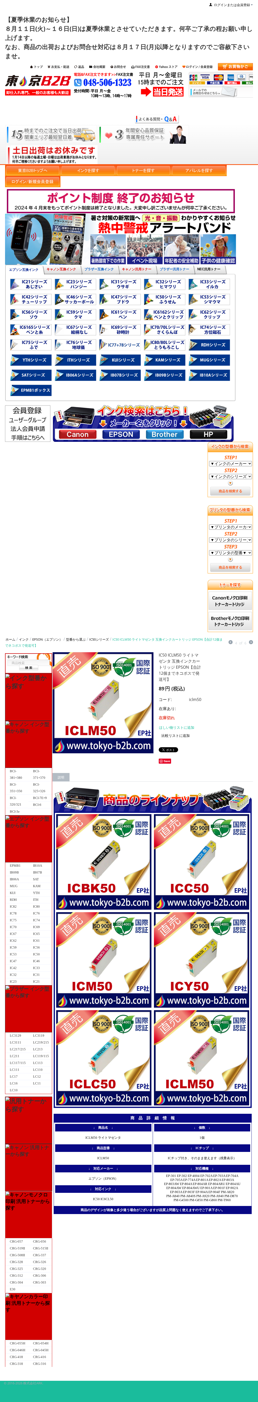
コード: (165, 699)
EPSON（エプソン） (47, 639)
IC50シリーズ (99, 639)
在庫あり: (167, 708)
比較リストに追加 (176, 735)
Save (167, 761)
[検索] (28, 667)
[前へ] (231, 642)
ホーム (10, 639)
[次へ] (251, 642)
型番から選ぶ (76, 639)
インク (24, 639)
